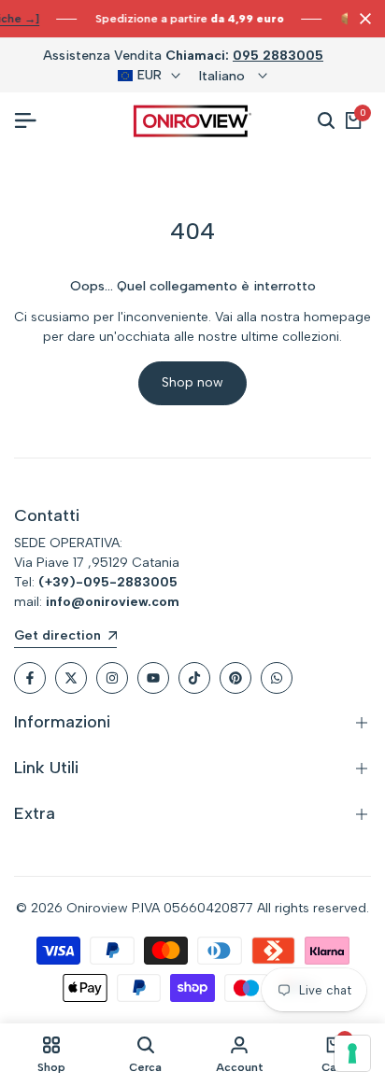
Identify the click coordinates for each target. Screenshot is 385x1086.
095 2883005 (278, 55)
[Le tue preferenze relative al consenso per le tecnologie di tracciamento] (352, 1053)
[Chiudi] (361, 18)
